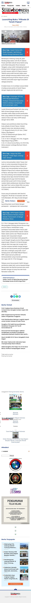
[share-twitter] (14, 296)
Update (21, 201)
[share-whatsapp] (17, 296)
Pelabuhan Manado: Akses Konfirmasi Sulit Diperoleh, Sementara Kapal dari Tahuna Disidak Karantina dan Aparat (11, 569)
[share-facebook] (11, 296)
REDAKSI (15, 414)
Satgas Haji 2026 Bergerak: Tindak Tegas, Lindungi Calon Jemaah (13, 156)
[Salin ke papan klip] (19, 296)
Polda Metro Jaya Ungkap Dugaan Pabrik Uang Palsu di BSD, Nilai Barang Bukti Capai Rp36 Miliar (11, 577)
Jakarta (5, 287)
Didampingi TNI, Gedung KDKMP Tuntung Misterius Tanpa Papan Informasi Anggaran (10, 545)
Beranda (15, 412)
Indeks (18, 5)
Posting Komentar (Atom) (16, 392)
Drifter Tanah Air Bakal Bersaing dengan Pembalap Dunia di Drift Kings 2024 (15, 280)
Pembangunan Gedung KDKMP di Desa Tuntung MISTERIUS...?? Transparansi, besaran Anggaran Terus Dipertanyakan (11, 561)
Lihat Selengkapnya (15, 584)
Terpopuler (10, 5)
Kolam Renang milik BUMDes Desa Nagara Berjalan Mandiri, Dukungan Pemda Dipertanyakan (15, 440)
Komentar (16, 300)
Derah (24, 5)
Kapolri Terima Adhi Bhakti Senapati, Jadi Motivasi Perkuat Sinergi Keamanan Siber (13, 52)
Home (3, 5)
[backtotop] (15, 590)
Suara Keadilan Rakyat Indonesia (15, 418)
